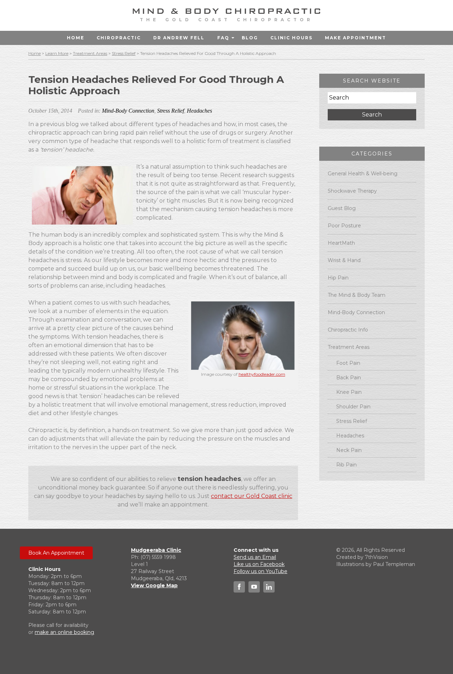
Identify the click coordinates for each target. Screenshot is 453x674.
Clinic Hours (291, 37)
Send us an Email (255, 557)
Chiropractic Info (348, 330)
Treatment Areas (90, 53)
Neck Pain (349, 450)
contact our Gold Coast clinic (251, 496)
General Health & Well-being (362, 173)
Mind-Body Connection (128, 111)
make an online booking (64, 632)
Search (372, 114)
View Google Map (154, 585)
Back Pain (348, 377)
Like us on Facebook (259, 564)
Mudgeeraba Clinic (156, 550)
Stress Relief (124, 53)
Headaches (199, 111)
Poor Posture (344, 225)
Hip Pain (338, 277)
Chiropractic (119, 37)
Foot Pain (348, 363)
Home (75, 37)
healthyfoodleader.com (262, 374)
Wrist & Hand (344, 260)
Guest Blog (342, 208)
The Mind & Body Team (356, 295)
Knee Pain (349, 392)
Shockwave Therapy (352, 191)
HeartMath (341, 243)
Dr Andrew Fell (179, 37)
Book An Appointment (56, 553)
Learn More (56, 53)
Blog (250, 37)
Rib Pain (346, 464)
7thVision (376, 557)
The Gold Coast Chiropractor (226, 19)
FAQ (223, 37)
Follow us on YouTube (260, 571)
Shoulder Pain (353, 406)
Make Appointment (355, 37)
